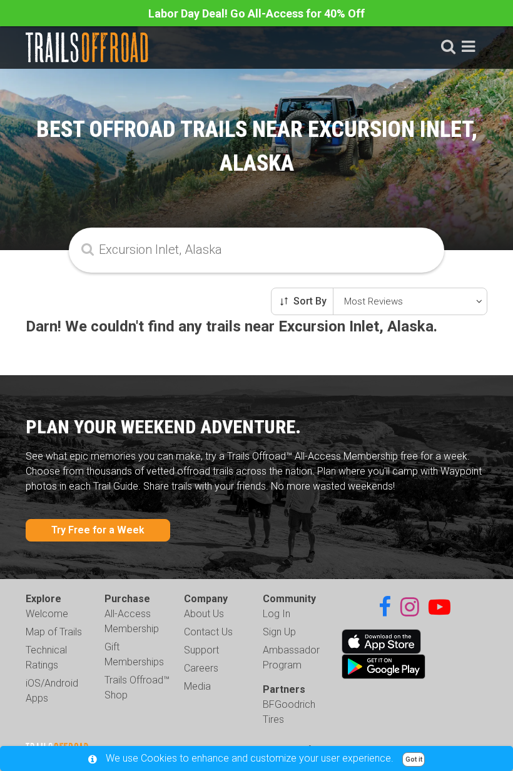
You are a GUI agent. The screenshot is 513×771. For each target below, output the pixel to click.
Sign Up (279, 632)
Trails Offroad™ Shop (137, 687)
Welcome (47, 614)
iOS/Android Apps (52, 690)
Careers (201, 668)
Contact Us (208, 632)
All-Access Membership (131, 621)
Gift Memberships (134, 654)
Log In (276, 614)
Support (201, 650)
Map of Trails (54, 632)
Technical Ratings (46, 657)
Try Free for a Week (98, 530)
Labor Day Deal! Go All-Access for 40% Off (256, 13)
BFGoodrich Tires (289, 711)
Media (197, 686)
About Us (204, 614)
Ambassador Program (291, 657)
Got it (413, 759)
